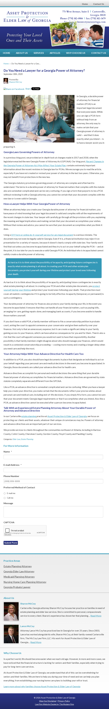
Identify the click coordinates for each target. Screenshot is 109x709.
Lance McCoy (27, 626)
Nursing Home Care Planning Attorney (25, 582)
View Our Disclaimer (47, 701)
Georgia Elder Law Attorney (19, 571)
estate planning (28, 416)
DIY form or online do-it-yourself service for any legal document (42, 234)
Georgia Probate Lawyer (17, 587)
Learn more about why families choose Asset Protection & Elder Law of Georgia (42, 686)
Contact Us (98, 4)
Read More (95, 615)
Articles (55, 52)
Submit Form (10, 543)
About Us (22, 52)
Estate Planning (27, 439)
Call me (10, 498)
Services (39, 52)
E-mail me (11, 493)
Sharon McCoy (28, 603)
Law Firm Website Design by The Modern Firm (54, 704)
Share (28, 88)
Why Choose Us (75, 52)
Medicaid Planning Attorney (19, 576)
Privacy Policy (64, 701)
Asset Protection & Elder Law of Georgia (67, 416)
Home (85, 4)
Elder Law (16, 439)
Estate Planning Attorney (18, 566)
